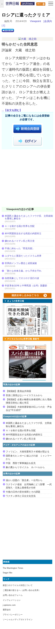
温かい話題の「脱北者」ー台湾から (24, 480)
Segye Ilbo (7, 573)
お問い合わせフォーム (13, 595)
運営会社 (7, 610)
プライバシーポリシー (13, 614)
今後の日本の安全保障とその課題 (23, 491)
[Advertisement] (27, 178)
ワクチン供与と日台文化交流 (21, 496)
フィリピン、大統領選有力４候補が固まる (27, 451)
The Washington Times (13, 568)
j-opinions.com (9, 605)
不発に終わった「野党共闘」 (20, 248)
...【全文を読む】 (12, 110)
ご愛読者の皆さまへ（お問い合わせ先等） (21, 590)
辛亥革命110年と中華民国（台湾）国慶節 (26, 285)
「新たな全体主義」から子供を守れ (23, 270)
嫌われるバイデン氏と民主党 (20, 241)
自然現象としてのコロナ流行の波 (22, 278)
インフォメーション (12, 600)
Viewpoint (35, 21)
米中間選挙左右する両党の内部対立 (23, 233)
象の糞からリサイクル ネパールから (25, 467)
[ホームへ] (20, 4)
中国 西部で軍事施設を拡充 (21, 463)
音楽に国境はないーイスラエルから (24, 395)
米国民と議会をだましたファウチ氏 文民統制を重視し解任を (29, 217)
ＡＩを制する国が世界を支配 (20, 226)
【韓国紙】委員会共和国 (18, 391)
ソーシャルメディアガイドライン (18, 619)
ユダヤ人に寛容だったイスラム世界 (23, 255)
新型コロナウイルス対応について (18, 585)
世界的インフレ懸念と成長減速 (21, 263)
